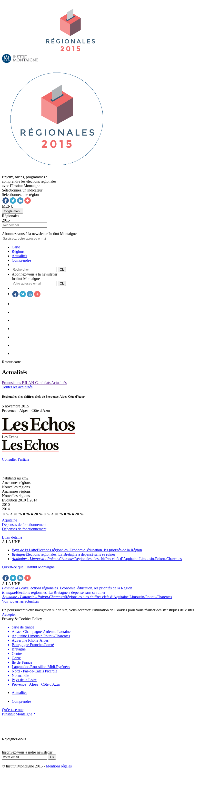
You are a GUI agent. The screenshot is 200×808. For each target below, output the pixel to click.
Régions (18, 251)
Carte (16, 247)
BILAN (28, 383)
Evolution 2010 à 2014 (19, 500)
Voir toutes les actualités (20, 601)
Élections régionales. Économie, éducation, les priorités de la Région (77, 550)
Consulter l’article (15, 459)
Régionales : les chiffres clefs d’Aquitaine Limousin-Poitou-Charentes (97, 559)
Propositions (12, 383)
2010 (6, 504)
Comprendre (21, 260)
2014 (6, 509)
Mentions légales (59, 766)
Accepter (9, 614)
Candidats (43, 383)
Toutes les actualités (17, 387)
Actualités (19, 256)
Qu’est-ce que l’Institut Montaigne (28, 567)
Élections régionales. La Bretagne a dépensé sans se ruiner (63, 554)
